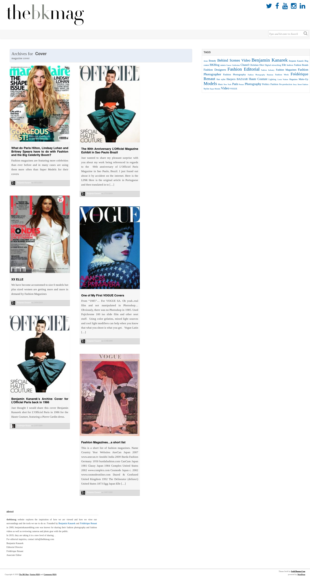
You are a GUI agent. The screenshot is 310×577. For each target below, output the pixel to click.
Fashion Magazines (286, 69)
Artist (206, 61)
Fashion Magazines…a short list (103, 442)
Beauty (212, 60)
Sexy (295, 84)
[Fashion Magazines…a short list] (110, 436)
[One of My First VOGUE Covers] (110, 289)
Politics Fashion (270, 84)
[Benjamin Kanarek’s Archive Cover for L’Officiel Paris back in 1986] (40, 393)
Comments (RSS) (50, 574)
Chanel (245, 64)
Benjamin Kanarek (270, 60)
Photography (253, 84)
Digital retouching (273, 65)
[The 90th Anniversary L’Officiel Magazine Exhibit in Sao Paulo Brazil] (110, 143)
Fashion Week (282, 74)
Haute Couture (258, 79)
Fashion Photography (234, 74)
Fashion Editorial (243, 69)
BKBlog (214, 64)
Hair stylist (221, 79)
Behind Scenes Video (233, 60)
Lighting (272, 79)
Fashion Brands (301, 65)
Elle (284, 65)
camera (223, 65)
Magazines (293, 79)
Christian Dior (257, 65)
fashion (290, 65)
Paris (235, 84)
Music (220, 84)
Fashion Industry (267, 70)
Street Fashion (303, 84)
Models (210, 83)
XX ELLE (17, 279)
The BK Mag (24, 574)
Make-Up (303, 79)
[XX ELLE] (40, 273)
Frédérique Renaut (88, 523)
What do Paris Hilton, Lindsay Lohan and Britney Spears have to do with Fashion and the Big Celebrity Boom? (39, 151)
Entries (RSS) (35, 574)
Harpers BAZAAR (237, 79)
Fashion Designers (215, 69)
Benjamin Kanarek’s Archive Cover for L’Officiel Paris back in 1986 (39, 400)
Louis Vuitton (283, 79)
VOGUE (233, 88)
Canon (228, 65)
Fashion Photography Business (260, 75)
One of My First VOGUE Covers (102, 295)
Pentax (241, 84)
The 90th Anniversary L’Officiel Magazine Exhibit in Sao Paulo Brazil (109, 150)
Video (225, 88)
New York (227, 84)
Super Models (215, 89)
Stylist (206, 89)
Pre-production (285, 84)
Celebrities (236, 65)
